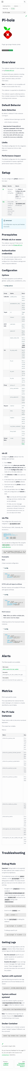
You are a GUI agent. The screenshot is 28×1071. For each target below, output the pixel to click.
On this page (6, 12)
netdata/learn (5, 1055)
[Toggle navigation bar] (2, 2)
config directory (6, 547)
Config (6, 568)
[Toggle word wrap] (21, 551)
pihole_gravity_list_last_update (10, 669)
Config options (8, 285)
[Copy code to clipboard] (24, 534)
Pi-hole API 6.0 (9, 70)
